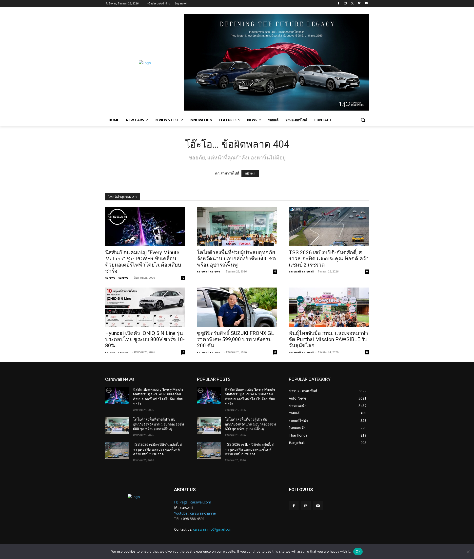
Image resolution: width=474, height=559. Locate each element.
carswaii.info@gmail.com (213, 529)
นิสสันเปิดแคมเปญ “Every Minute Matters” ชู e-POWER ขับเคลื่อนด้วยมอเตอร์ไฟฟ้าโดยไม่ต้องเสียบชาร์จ (143, 262)
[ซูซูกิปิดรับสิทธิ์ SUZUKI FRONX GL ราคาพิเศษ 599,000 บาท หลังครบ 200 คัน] (237, 307)
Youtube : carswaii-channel (195, 513)
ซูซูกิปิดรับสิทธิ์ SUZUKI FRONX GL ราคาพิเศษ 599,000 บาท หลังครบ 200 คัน (235, 339)
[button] (363, 120)
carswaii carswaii (118, 277)
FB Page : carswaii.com (192, 502)
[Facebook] (338, 3)
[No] (467, 551)
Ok (358, 551)
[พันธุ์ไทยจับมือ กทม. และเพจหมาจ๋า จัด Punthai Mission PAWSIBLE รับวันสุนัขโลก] (329, 307)
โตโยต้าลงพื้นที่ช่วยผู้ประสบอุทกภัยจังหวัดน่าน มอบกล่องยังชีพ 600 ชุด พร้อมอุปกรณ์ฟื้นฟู (236, 259)
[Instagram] (345, 3)
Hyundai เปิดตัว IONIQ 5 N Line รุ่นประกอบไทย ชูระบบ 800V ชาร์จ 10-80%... (145, 339)
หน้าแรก (250, 173)
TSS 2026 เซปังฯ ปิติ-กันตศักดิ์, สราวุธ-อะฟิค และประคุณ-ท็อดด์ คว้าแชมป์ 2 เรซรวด (329, 259)
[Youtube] (366, 3)
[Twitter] (352, 3)
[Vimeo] (359, 3)
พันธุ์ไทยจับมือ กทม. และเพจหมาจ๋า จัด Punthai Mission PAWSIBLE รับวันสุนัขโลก (328, 339)
